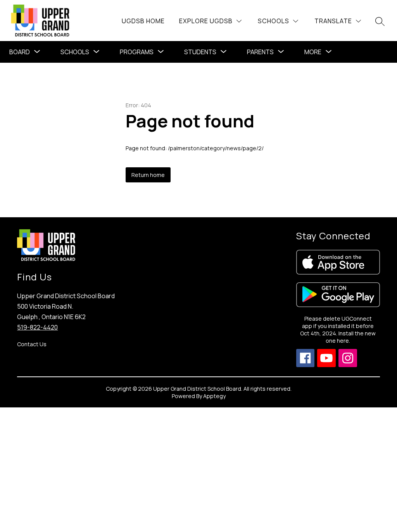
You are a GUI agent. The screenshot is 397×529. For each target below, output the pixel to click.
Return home (148, 175)
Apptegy (214, 396)
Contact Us (32, 344)
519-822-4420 (37, 327)
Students (200, 52)
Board (19, 52)
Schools (74, 52)
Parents (260, 52)
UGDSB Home (143, 21)
